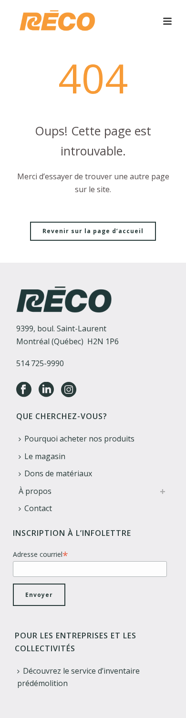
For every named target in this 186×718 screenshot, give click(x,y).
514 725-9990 (40, 363)
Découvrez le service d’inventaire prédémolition (78, 677)
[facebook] (23, 390)
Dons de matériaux (58, 473)
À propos (35, 491)
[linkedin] (46, 390)
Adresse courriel (40, 554)
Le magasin (44, 456)
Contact (38, 508)
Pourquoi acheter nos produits (79, 438)
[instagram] (68, 390)
